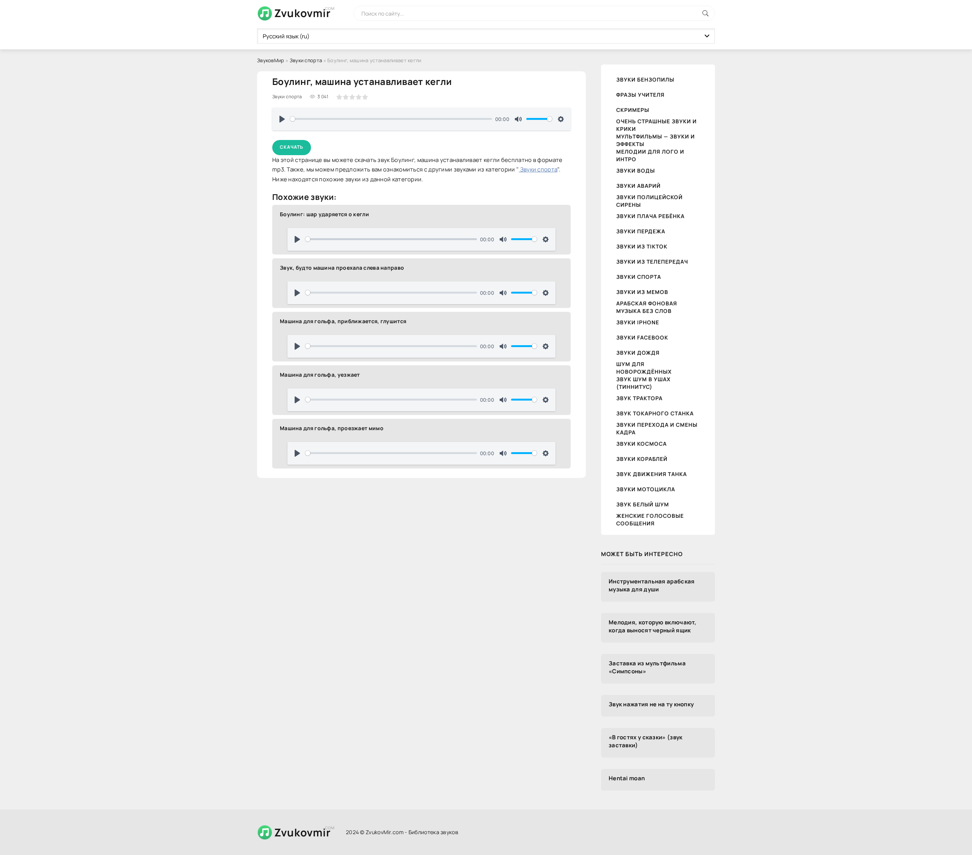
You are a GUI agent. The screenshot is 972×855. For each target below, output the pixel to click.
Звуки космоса (641, 443)
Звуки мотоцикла (645, 489)
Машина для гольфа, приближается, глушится (343, 321)
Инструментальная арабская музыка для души (652, 585)
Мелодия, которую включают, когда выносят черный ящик (653, 626)
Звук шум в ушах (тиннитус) (643, 383)
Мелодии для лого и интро (650, 155)
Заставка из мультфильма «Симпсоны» (647, 667)
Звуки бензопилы (645, 79)
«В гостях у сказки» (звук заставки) (646, 741)
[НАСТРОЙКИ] (561, 119)
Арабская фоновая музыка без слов (646, 307)
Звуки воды (635, 170)
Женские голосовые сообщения (650, 519)
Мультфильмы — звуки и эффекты (655, 140)
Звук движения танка (651, 474)
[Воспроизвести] (282, 119)
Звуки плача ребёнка (650, 216)
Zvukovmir (302, 13)
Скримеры (632, 109)
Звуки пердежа (640, 231)
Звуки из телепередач (652, 261)
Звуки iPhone (637, 322)
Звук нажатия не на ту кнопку (651, 704)
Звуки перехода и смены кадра (656, 428)
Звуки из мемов (642, 291)
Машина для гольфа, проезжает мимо (331, 428)
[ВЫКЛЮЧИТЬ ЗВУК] (518, 119)
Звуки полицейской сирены (649, 200)
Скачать (291, 147)
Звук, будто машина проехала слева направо (342, 267)
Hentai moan (627, 778)
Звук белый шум (642, 504)
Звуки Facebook (642, 337)
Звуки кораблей (641, 458)
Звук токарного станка (655, 413)
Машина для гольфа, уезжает (320, 374)
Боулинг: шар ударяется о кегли (324, 214)
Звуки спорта (306, 60)
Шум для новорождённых (644, 367)
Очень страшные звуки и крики (656, 125)
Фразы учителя (640, 94)
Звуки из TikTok (641, 246)
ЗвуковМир (270, 60)
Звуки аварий (638, 185)
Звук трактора (639, 398)
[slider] (391, 119)
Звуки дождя (638, 352)
